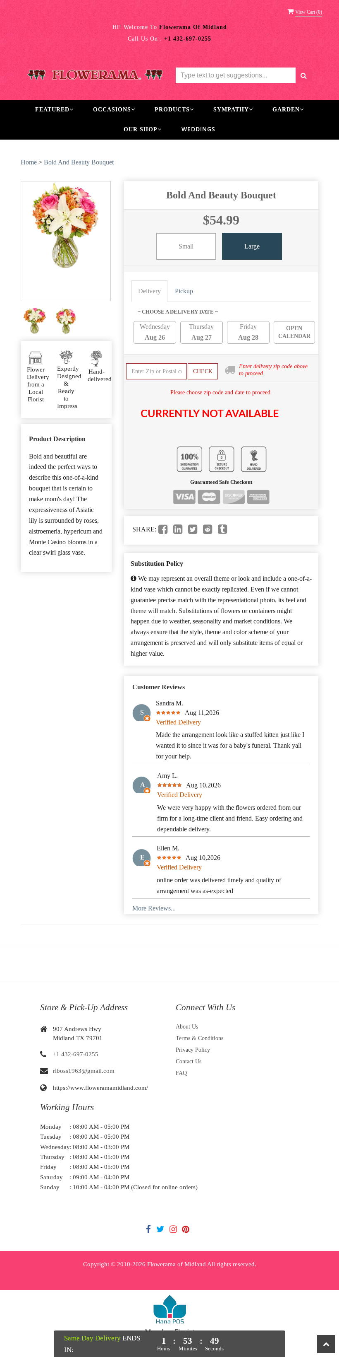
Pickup (184, 291)
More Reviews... (154, 908)
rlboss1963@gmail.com (84, 1070)
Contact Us (188, 1061)
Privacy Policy (193, 1050)
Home (29, 162)
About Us (187, 1027)
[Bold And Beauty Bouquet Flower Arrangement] (34, 321)
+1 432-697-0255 (75, 1054)
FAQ (181, 1073)
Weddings (198, 129)
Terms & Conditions (199, 1038)
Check (202, 371)
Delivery (149, 291)
